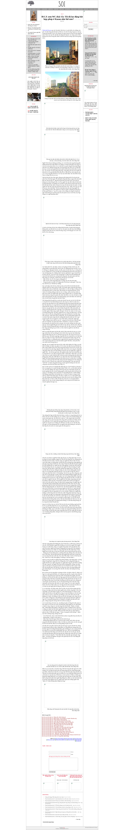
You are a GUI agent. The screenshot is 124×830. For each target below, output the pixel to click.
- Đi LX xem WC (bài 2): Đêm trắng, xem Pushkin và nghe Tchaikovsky (59, 718)
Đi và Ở (29, 9)
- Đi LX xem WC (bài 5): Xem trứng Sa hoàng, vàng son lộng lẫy (57, 722)
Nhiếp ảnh (50, 9)
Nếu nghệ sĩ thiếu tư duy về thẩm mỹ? (48, 776)
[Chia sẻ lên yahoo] (50, 739)
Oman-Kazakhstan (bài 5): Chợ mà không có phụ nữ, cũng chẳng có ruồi (59, 807)
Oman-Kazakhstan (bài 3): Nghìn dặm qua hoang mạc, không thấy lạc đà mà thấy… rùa (62, 812)
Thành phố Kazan (46, 30)
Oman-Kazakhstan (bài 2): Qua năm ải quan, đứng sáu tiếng (56, 814)
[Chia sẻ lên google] (77, 738)
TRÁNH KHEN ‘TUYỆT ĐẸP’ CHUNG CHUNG (34, 54)
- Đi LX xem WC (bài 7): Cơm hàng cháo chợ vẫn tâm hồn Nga (57, 724)
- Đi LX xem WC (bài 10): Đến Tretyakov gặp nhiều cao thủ (56, 728)
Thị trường (67, 9)
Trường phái (80, 9)
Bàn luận (86, 9)
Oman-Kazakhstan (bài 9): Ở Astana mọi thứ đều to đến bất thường (58, 800)
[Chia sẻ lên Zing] (70, 739)
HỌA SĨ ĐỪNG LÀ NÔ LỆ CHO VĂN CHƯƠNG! (33, 62)
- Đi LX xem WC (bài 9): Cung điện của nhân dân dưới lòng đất (57, 727)
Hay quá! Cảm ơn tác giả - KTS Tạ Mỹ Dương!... (91, 72)
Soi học (91, 9)
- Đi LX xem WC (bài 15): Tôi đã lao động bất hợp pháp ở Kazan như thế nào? (61, 734)
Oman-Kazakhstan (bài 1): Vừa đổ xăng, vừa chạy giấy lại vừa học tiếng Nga (60, 816)
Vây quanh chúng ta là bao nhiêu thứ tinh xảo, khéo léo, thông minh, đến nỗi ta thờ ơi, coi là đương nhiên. (90, 104)
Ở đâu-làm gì (74, 9)
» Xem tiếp (95, 80)
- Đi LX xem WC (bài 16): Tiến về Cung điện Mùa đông (55, 736)
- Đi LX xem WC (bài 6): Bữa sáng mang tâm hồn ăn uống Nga (57, 723)
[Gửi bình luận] (78, 739)
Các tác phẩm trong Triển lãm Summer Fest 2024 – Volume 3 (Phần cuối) (33, 70)
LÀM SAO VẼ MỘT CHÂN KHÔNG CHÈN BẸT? (33, 66)
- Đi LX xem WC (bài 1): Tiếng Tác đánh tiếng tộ (53, 717)
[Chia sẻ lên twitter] (68, 738)
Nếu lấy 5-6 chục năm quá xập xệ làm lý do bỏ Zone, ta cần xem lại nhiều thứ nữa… (76, 776)
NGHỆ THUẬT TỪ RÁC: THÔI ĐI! (33, 111)
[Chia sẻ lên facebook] (59, 738)
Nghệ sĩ (38, 9)
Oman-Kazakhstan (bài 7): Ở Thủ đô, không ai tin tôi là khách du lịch (58, 805)
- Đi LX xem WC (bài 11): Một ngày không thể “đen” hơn (55, 729)
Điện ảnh (56, 9)
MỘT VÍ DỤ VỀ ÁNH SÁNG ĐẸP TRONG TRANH (33, 58)
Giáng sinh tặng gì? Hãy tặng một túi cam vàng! (54, 797)
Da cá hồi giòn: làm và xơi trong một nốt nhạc (34, 39)
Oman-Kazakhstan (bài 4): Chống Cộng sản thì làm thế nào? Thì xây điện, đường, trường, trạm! (63, 809)
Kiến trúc (62, 9)
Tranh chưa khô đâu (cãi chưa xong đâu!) (62, 776)
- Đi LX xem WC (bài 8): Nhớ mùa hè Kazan (52, 726)
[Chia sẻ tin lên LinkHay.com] (60, 739)
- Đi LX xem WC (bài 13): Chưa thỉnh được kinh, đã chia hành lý (57, 732)
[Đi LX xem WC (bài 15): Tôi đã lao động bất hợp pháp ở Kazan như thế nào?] (34, 102)
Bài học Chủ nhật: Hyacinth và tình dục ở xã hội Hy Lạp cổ (34, 29)
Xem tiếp (90, 109)
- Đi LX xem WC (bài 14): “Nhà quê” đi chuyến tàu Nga (55, 733)
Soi (64, 827)
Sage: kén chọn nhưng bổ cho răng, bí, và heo (33, 25)
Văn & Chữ (96, 9)
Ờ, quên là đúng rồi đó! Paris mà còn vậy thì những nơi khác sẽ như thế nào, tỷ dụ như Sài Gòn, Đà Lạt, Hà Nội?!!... (91, 43)
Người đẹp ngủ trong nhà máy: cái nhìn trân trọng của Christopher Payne (91, 86)
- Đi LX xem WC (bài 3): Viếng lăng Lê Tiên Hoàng (54, 719)
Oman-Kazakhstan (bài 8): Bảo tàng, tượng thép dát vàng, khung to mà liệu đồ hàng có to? (62, 802)
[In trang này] (78, 740)
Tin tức (34, 9)
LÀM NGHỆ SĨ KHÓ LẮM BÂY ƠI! (33, 42)
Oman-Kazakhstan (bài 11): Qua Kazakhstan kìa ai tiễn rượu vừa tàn (58, 798)
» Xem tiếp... (78, 819)
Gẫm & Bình (44, 9)
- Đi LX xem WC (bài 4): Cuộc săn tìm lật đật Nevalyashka (56, 721)
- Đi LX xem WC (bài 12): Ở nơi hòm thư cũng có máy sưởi (56, 731)
